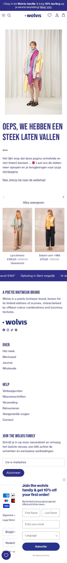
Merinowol (9, 357)
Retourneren (11, 408)
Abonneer (13, 473)
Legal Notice (9, 520)
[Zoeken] (10, 15)
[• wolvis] (33, 15)
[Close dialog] (64, 479)
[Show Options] (56, 536)
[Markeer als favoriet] (28, 212)
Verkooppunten (12, 391)
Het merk (9, 351)
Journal (7, 362)
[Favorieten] (6, 555)
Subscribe (41, 546)
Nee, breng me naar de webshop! (24, 180)
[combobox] (40, 536)
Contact (8, 419)
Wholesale (9, 368)
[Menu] (3, 15)
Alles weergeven (33, 202)
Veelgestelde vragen (16, 414)
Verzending (10, 402)
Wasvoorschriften (14, 396)
